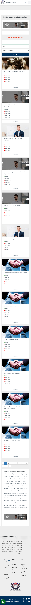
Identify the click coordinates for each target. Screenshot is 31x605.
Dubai (13, 570)
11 (3, 466)
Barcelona (14, 567)
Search (16, 55)
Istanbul (14, 572)
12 (6, 466)
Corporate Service (23, 576)
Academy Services (6, 573)
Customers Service (23, 572)
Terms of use (24, 569)
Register (16, 88)
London (14, 564)
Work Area (6, 570)
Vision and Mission (6, 566)
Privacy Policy (23, 565)
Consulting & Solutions (7, 577)
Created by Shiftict (14, 601)
